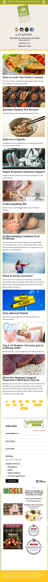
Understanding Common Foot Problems (21, 237)
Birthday (9, 456)
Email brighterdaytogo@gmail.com (27, 30)
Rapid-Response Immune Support (24, 171)
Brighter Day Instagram (22, 30)
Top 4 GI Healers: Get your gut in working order (23, 346)
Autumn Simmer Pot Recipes (20, 109)
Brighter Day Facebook (32, 30)
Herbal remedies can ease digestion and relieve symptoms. (23, 351)
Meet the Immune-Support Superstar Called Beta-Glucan (21, 379)
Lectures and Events (16, 476)
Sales (10, 470)
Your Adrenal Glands (15, 313)
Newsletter (12, 467)
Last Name (10, 449)
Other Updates (14, 473)
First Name (10, 441)
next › (37, 405)
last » (24, 408)
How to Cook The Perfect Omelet (23, 77)
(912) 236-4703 (24, 46)
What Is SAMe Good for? (18, 276)
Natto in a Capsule (14, 139)
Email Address (13, 433)
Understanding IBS (14, 204)
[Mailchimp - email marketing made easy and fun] (41, 482)
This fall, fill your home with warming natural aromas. (21, 113)
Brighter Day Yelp (17, 30)
